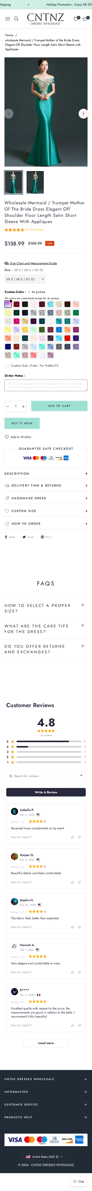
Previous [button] (8, 114)
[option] (46, 112)
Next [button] (83, 114)
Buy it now (22, 423)
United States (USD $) (45, 1157)
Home (9, 35)
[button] (24, 230)
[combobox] (81, 775)
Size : (23, 270)
